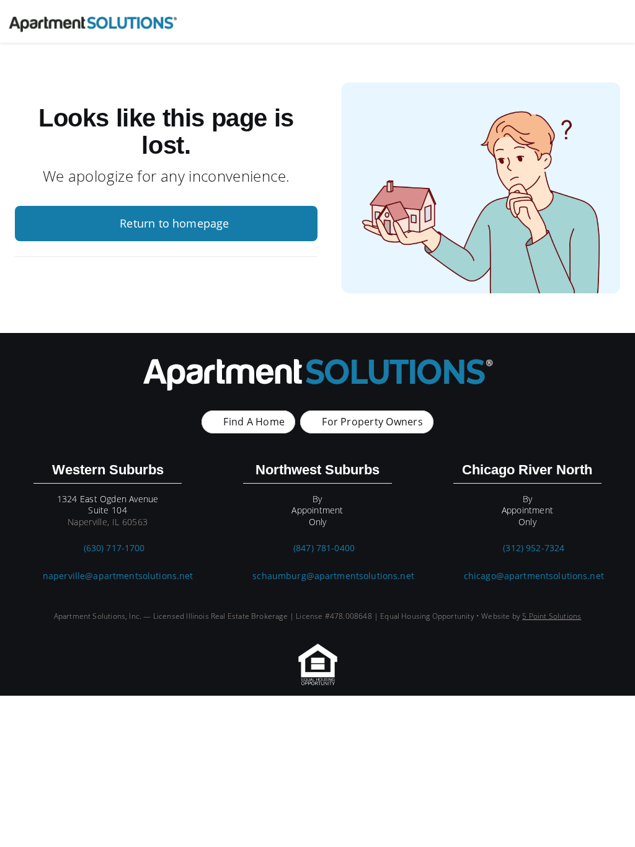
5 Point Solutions (551, 616)
